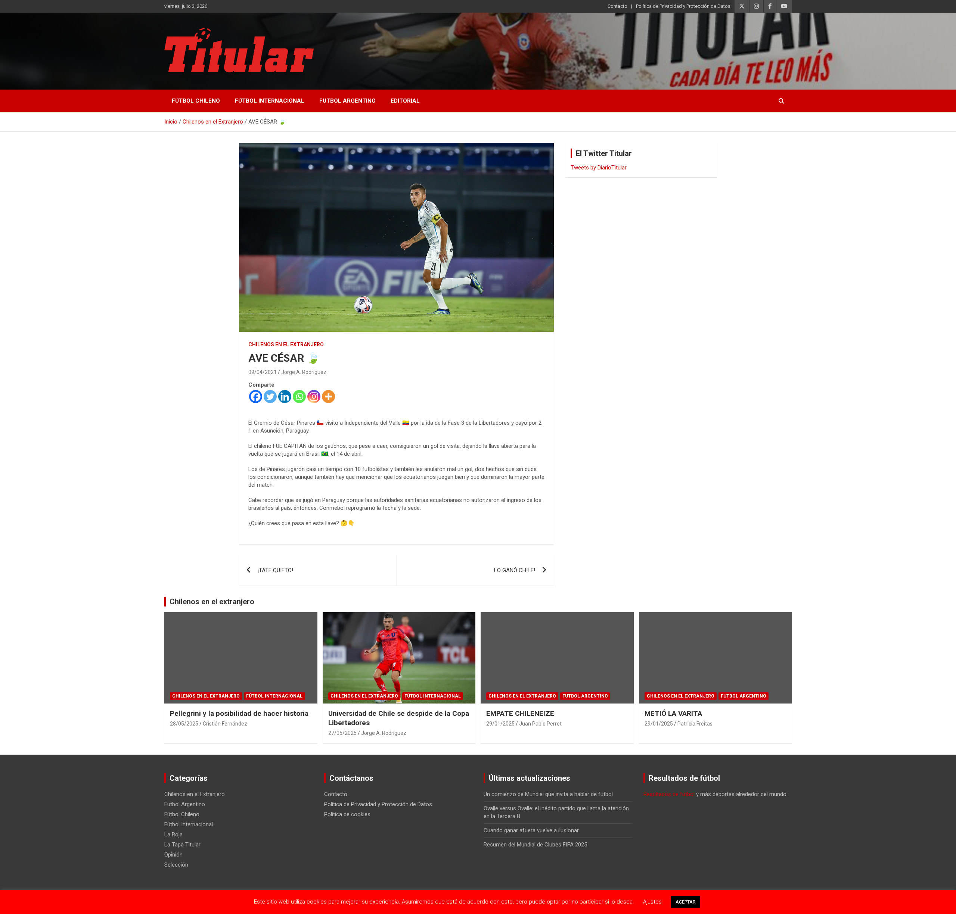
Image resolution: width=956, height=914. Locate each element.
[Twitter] (270, 396)
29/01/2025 (500, 724)
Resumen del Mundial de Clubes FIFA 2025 (535, 844)
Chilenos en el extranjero (212, 601)
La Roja (173, 834)
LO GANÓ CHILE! (514, 570)
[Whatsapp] (299, 396)
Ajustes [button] (652, 901)
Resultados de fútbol (669, 794)
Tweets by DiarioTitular (599, 167)
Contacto (617, 6)
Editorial (405, 100)
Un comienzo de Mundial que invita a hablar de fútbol (548, 794)
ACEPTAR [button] (686, 902)
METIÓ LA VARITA (673, 713)
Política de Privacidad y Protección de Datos (683, 6)
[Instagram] (313, 396)
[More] (328, 396)
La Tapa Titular (182, 844)
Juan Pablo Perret (540, 724)
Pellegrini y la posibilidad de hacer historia (239, 713)
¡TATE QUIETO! (275, 570)
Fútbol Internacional (269, 100)
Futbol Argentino (347, 100)
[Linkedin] (284, 396)
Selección (176, 864)
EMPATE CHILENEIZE (520, 713)
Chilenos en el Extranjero (286, 344)
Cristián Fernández (225, 724)
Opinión (173, 854)
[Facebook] (255, 396)
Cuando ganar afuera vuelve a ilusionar (531, 830)
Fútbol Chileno (196, 100)
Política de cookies (347, 814)
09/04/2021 (262, 372)
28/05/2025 (184, 724)
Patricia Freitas (695, 724)
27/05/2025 (342, 733)
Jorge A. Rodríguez (303, 372)
